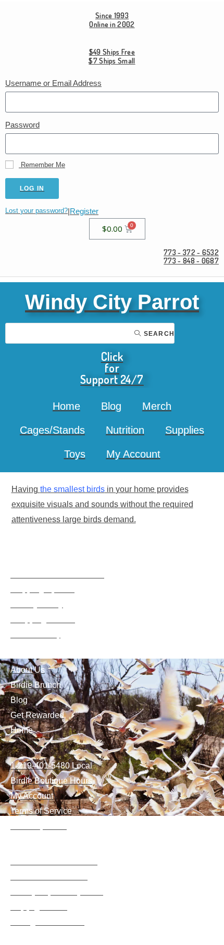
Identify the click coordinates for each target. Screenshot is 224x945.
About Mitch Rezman (49, 876)
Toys (74, 454)
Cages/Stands (52, 430)
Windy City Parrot (112, 302)
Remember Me (42, 165)
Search (158, 333)
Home (66, 406)
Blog (111, 406)
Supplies (184, 430)
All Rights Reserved (47, 921)
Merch (156, 406)
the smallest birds (72, 489)
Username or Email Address (53, 83)
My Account (133, 454)
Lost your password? (36, 211)
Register (84, 211)
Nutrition (125, 430)
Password (22, 124)
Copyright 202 (36, 906)
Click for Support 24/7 (112, 367)
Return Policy (35, 634)
